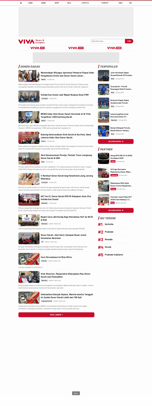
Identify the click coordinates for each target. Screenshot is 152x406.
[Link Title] (29, 76)
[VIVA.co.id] (32, 41)
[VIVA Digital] (37, 48)
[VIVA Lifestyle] (76, 48)
